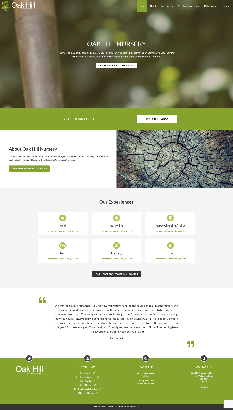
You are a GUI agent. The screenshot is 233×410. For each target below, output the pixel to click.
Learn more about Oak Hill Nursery (116, 65)
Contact (226, 6)
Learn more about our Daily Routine (116, 274)
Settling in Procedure (189, 6)
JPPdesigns (134, 406)
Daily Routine (211, 6)
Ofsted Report (86, 385)
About (153, 6)
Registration (167, 6)
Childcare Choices (86, 393)
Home (142, 6)
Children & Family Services (86, 389)
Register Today (157, 118)
